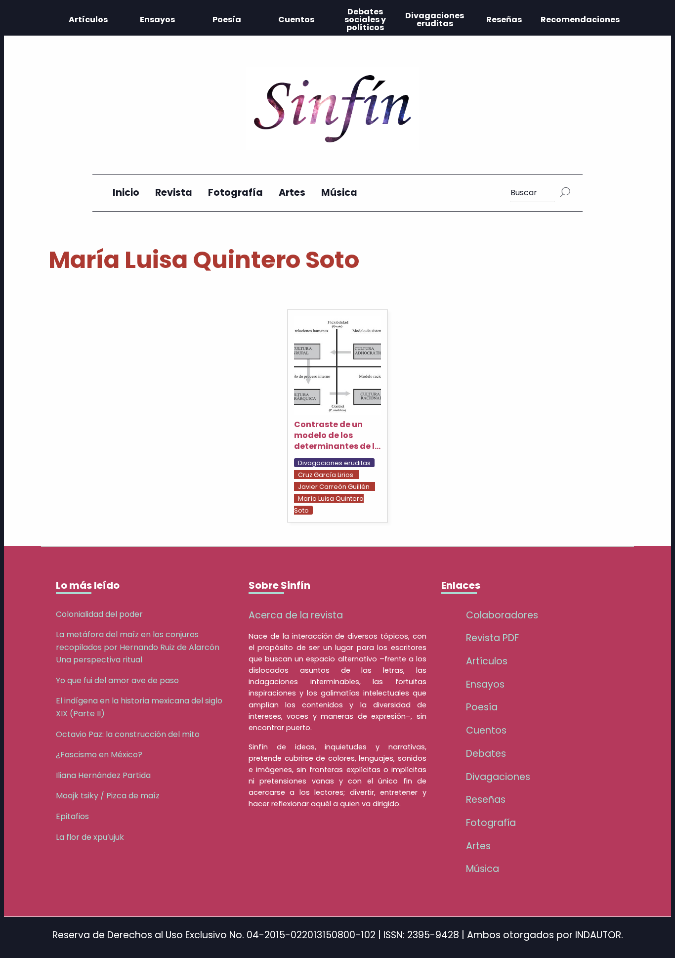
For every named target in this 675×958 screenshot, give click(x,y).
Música (339, 192)
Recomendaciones (580, 19)
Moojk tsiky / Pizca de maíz (108, 795)
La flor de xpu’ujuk (90, 837)
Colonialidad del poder (99, 614)
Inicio (126, 192)
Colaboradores (502, 615)
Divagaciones (498, 777)
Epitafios (72, 816)
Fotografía (235, 192)
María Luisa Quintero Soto (329, 504)
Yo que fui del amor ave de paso (117, 680)
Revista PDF (492, 638)
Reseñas (504, 19)
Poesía (226, 19)
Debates (486, 753)
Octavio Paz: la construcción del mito (128, 734)
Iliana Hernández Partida (103, 775)
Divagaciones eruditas (434, 19)
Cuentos (296, 19)
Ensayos (157, 19)
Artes (292, 192)
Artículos (88, 19)
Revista (173, 192)
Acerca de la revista (296, 615)
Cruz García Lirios (325, 475)
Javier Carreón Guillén (334, 486)
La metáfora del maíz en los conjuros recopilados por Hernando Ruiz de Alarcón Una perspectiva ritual (137, 647)
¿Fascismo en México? (99, 754)
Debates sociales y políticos (365, 19)
